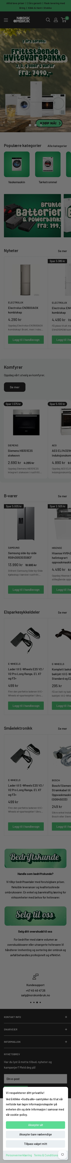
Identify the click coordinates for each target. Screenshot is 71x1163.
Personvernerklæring (19, 1155)
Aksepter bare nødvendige (35, 1134)
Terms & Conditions (46, 1155)
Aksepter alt (35, 1125)
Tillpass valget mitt (35, 1143)
